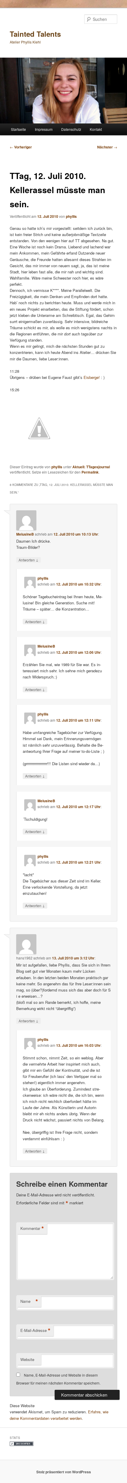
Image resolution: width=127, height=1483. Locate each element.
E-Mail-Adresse (35, 1330)
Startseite (18, 129)
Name (29, 1301)
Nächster (107, 147)
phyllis (71, 216)
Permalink (90, 472)
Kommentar (32, 1228)
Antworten (28, 559)
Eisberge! (92, 377)
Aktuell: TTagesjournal (91, 466)
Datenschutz (71, 129)
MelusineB (25, 534)
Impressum (44, 129)
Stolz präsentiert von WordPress (63, 1471)
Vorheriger (21, 147)
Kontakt (96, 129)
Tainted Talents (35, 34)
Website (27, 1359)
